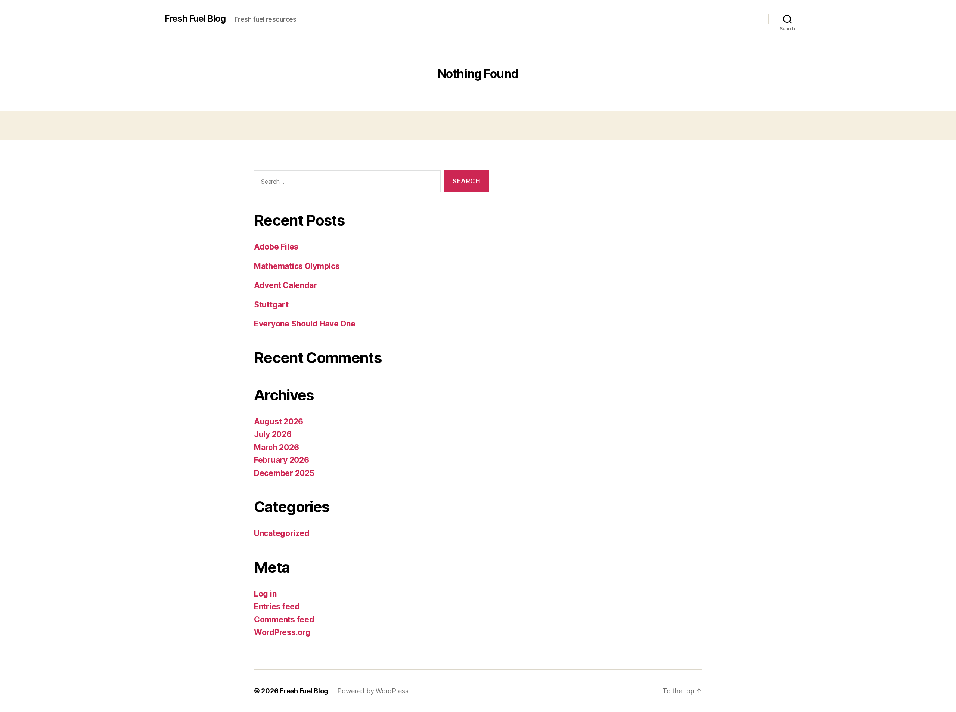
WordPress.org (282, 632)
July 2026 (273, 434)
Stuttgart (271, 304)
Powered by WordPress (373, 691)
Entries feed (277, 606)
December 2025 (284, 473)
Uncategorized (282, 533)
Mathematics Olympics (297, 266)
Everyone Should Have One (305, 323)
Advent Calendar (285, 285)
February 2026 (281, 460)
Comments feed (284, 619)
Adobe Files (276, 246)
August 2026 (278, 421)
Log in (265, 593)
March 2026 (276, 447)
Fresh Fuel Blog (195, 18)
